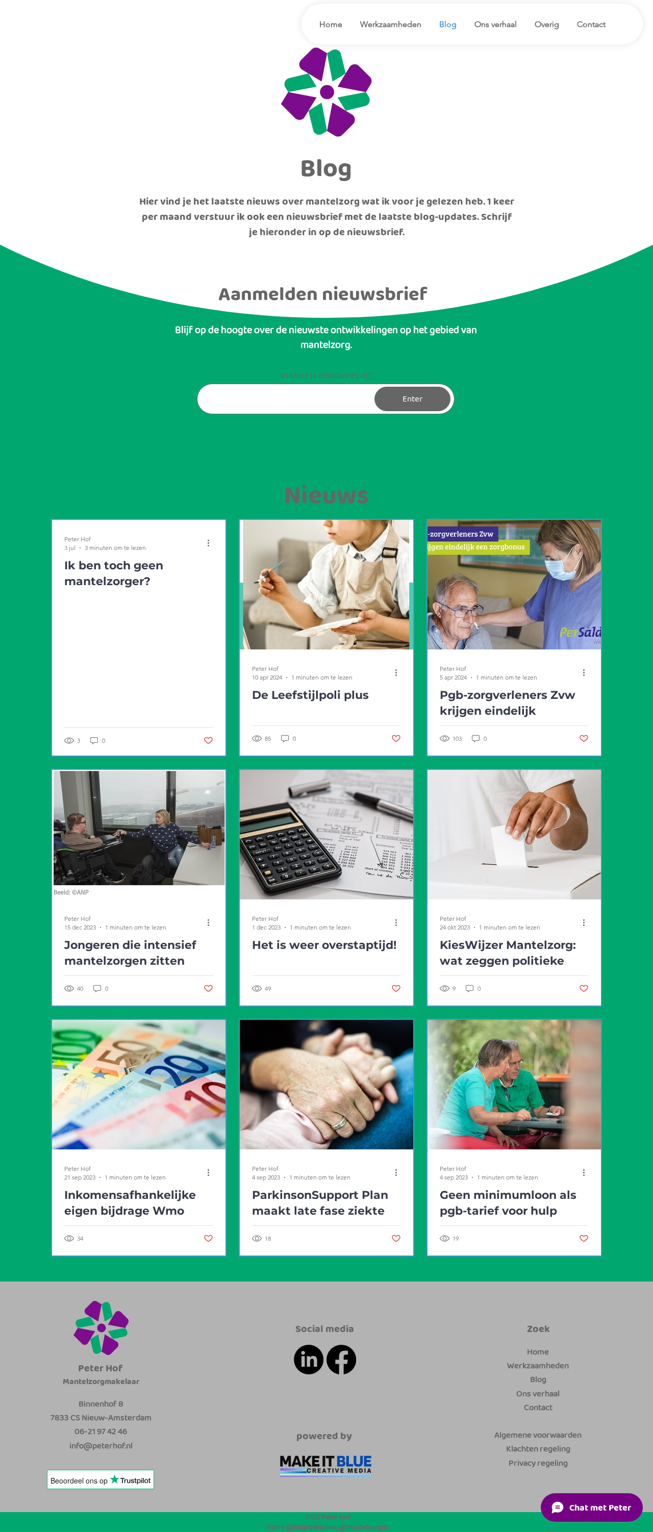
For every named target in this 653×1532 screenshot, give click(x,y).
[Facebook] (341, 1359)
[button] (545, 24)
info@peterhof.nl (101, 1445)
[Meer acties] (212, 543)
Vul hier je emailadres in (324, 375)
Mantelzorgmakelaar (101, 1381)
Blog (538, 1379)
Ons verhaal (538, 1393)
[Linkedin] (308, 1359)
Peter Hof (100, 1368)
